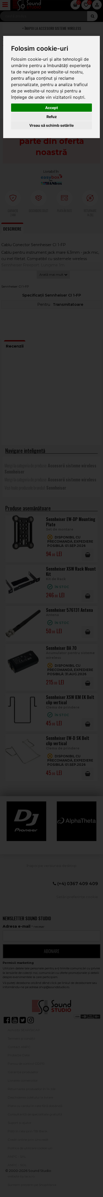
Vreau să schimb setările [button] (51, 125)
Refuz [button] (51, 116)
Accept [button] (51, 107)
